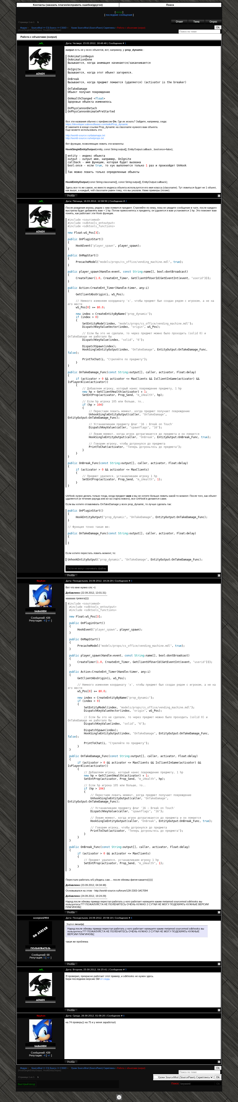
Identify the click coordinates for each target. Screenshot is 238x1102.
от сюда (104, 979)
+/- (48, 620)
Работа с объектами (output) (131, 28)
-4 (44, 620)
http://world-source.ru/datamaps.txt (85, 135)
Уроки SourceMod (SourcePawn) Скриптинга (93, 28)
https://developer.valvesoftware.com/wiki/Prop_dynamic (97, 124)
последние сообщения (119, 14)
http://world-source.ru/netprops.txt (85, 138)
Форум (23, 28)
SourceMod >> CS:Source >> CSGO (48, 28)
